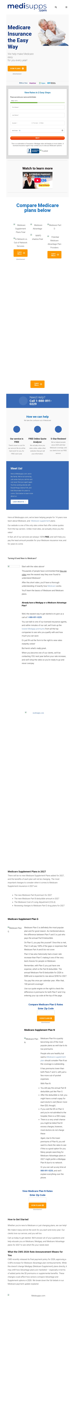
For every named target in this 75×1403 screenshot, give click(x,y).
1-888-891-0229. (34, 617)
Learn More (19, 253)
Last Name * (15, 115)
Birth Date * (15, 130)
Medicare (52, 586)
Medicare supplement (40, 521)
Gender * (14, 123)
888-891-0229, (47, 1170)
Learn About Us (19, 502)
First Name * (15, 107)
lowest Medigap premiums (33, 629)
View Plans (45, 1018)
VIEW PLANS (15, 68)
